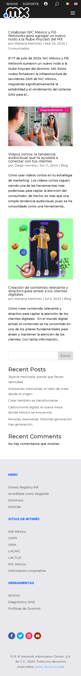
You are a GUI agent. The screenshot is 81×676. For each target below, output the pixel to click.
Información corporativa (27, 571)
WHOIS (12, 4)
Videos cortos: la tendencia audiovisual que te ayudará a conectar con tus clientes (33, 157)
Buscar (65, 356)
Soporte (31, 4)
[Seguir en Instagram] (28, 635)
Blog (64, 165)
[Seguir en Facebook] (11, 635)
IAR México (17, 532)
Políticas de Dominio (24, 609)
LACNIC (14, 551)
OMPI (12, 538)
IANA (12, 545)
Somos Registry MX (23, 487)
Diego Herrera (25, 165)
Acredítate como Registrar (28, 494)
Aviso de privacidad (49, 667)
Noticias (14, 507)
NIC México (17, 564)
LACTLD (14, 558)
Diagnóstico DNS (21, 602)
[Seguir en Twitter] (20, 635)
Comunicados (18, 48)
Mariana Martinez (28, 43)
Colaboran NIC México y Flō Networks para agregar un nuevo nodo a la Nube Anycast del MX (37, 35)
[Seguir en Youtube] (37, 635)
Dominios (15, 500)
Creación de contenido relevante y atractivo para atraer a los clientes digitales (38, 291)
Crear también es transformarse (33, 400)
